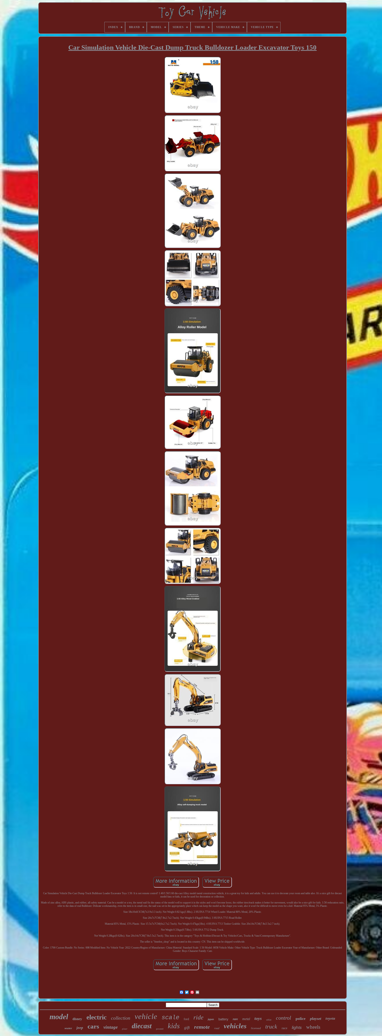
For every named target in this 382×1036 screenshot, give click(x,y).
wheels (313, 1027)
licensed (256, 1028)
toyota (330, 1018)
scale (170, 1017)
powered (159, 1029)
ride (198, 1017)
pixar (124, 1028)
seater (68, 1028)
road (216, 1028)
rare (235, 1019)
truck (271, 1026)
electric (96, 1017)
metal (246, 1019)
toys (258, 1018)
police (301, 1018)
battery (223, 1019)
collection (120, 1018)
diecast (142, 1026)
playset (315, 1018)
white (268, 1019)
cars (93, 1026)
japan (211, 1019)
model (59, 1017)
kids (174, 1026)
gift (187, 1027)
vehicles (235, 1026)
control (283, 1018)
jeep (79, 1028)
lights (297, 1027)
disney (77, 1019)
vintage (110, 1027)
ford (186, 1019)
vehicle (146, 1016)
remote (202, 1027)
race (284, 1028)
